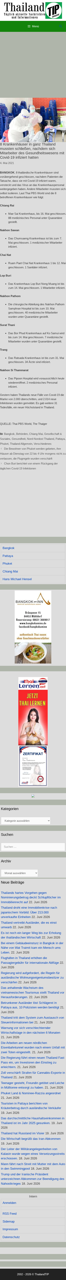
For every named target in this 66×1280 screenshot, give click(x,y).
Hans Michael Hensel (17, 579)
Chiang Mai (36, 433)
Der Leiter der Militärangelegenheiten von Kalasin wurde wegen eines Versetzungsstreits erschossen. (33, 1153)
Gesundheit (18, 438)
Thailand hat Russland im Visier (22, 1133)
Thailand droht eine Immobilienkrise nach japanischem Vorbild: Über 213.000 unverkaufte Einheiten (29, 912)
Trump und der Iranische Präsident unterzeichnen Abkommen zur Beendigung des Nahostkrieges (32, 1179)
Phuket (4, 443)
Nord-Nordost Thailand (40, 438)
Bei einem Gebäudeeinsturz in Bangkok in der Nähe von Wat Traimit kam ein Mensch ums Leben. (32, 947)
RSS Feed (9, 1213)
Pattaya (60, 438)
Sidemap (8, 1221)
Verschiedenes (43, 443)
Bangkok (9, 433)
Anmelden (9, 1203)
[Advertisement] (33, 65)
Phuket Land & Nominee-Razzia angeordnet (31, 1093)
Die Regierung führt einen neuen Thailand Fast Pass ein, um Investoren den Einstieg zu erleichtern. (32, 1062)
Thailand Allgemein (21, 443)
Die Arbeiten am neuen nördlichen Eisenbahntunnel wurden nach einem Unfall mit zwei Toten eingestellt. (33, 1047)
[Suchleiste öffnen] (60, 26)
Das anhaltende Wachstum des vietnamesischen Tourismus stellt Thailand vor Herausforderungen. (32, 992)
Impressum (10, 1229)
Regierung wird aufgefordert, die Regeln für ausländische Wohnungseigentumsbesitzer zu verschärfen (32, 977)
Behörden (22, 433)
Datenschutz (11, 1237)
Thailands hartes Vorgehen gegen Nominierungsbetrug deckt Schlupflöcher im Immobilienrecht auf (31, 897)
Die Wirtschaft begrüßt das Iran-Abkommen (30, 1139)
